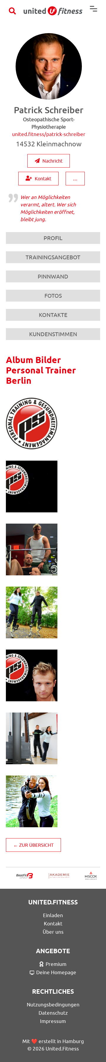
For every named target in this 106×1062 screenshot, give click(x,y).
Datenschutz (53, 1013)
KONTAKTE (53, 315)
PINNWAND (53, 276)
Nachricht (52, 160)
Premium (56, 964)
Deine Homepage (56, 972)
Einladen (53, 915)
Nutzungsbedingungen (53, 1005)
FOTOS (53, 295)
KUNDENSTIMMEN (53, 334)
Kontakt (43, 178)
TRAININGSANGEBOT (53, 257)
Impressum (53, 1021)
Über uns (53, 932)
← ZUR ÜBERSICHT (33, 845)
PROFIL (53, 238)
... (75, 178)
